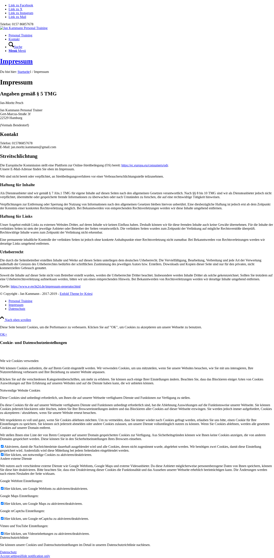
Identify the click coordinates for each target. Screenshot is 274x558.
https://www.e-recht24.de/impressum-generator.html (45, 286)
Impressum (16, 61)
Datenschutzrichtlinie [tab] (14, 537)
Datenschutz (8, 552)
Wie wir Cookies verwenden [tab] (19, 361)
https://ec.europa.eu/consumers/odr (144, 165)
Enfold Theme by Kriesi (76, 294)
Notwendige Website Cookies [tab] (20, 390)
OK (2, 334)
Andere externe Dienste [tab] (16, 458)
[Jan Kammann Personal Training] (24, 28)
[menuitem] (141, 35)
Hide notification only (35, 556)
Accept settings (10, 556)
